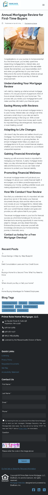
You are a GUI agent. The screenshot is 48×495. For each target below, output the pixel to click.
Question (5, 432)
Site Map (5, 368)
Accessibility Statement (10, 372)
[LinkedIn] (39, 490)
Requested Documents (10, 364)
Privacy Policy (7, 360)
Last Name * (6, 393)
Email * (4, 402)
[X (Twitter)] (44, 490)
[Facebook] (34, 490)
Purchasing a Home (31, 23)
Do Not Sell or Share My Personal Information (19, 469)
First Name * (6, 384)
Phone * (5, 411)
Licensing (5, 356)
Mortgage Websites (18, 483)
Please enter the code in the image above (17, 451)
